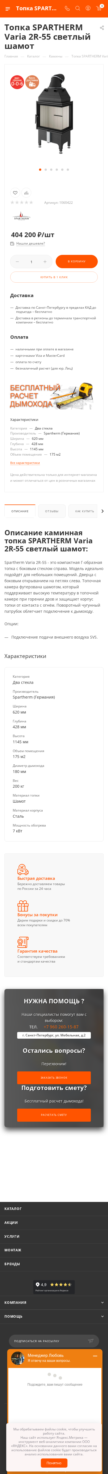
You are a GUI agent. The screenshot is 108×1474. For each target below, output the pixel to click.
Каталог (13, 1208)
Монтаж (12, 1250)
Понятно (54, 1462)
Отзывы (52, 511)
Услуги (12, 1236)
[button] (40, 170)
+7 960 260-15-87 (54, 1031)
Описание (20, 511)
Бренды (12, 1264)
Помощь (13, 1316)
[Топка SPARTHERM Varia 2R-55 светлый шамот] (54, 113)
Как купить (84, 511)
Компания (15, 1302)
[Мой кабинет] (88, 8)
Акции (11, 1222)
